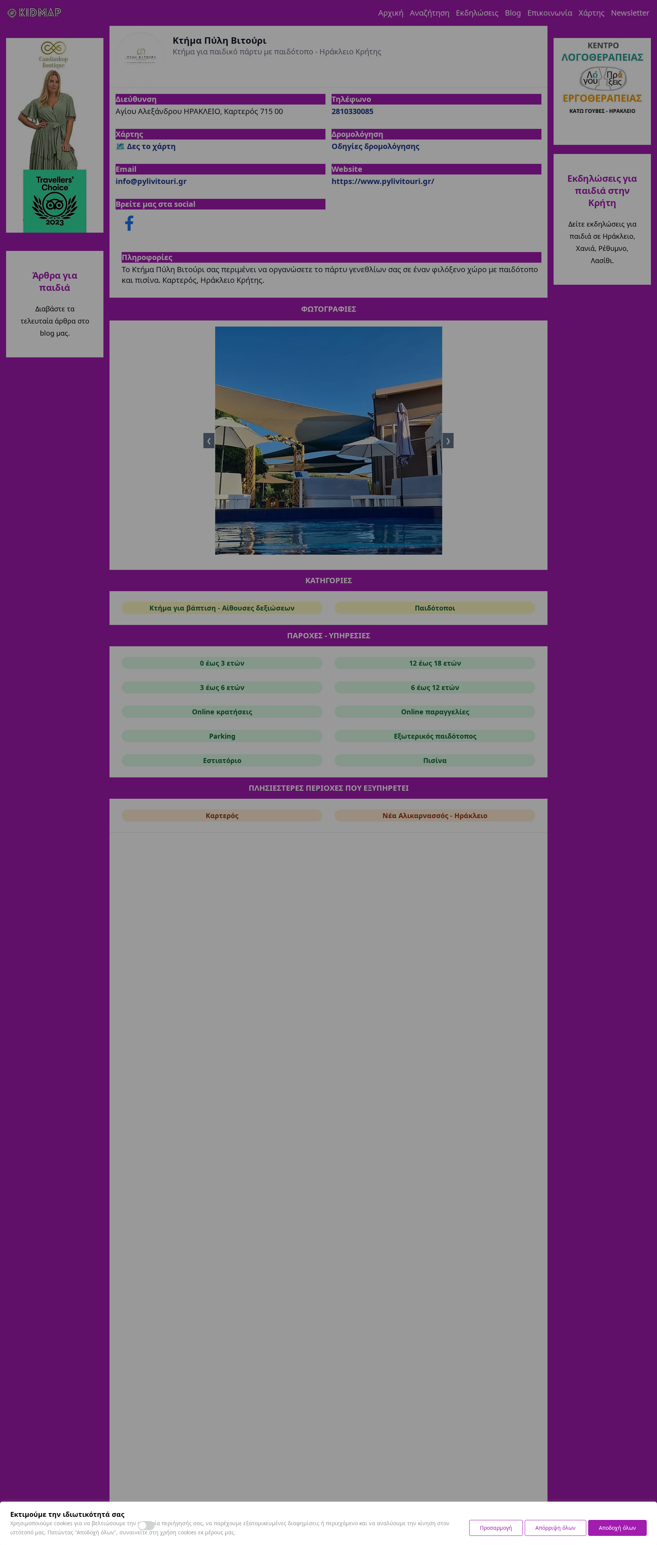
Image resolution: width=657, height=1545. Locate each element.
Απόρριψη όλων (555, 1527)
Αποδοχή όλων (617, 1527)
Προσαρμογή (496, 1527)
